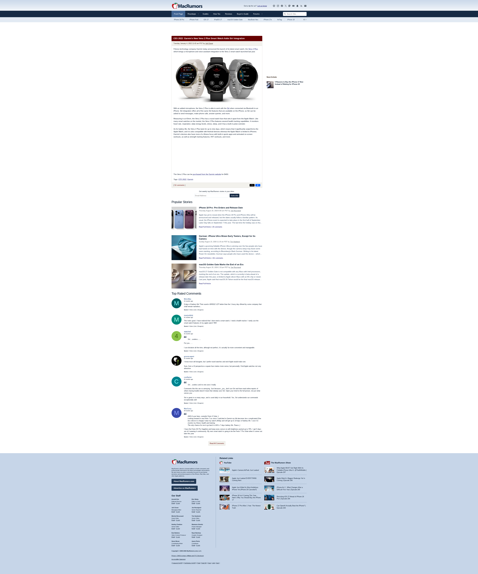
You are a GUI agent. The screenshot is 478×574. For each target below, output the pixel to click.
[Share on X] (252, 185)
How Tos (216, 14)
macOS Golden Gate (234, 20)
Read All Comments (217, 443)
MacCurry (187, 409)
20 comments (217, 227)
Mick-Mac (187, 299)
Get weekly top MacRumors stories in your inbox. (217, 191)
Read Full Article (205, 227)
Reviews (228, 14)
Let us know (262, 6)
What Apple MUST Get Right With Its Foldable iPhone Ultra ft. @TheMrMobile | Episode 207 (291, 470)
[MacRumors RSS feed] (301, 6)
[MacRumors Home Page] (187, 6)
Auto (209, 563)
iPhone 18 (291, 20)
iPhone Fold (194, 20)
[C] (176, 386)
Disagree (200, 310)
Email (173, 503)
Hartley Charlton (177, 524)
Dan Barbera (176, 533)
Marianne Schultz (197, 524)
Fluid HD (204, 563)
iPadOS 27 (218, 20)
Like (195, 310)
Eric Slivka (195, 499)
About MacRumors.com (184, 481)
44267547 (187, 332)
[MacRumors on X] (286, 6)
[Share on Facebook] (257, 185)
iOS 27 (206, 20)
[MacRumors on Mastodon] (289, 6)
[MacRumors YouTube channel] (293, 6)
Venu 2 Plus (253, 49)
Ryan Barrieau (196, 533)
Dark (217, 563)
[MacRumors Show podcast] (274, 6)
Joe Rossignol (236, 211)
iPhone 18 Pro (179, 20)
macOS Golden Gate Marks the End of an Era (221, 264)
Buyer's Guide (242, 14)
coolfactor (188, 377)
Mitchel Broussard (177, 516)
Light (213, 563)
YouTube (227, 463)
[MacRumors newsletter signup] (305, 6)
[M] (176, 308)
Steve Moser (175, 541)
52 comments (179, 185)
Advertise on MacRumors (185, 488)
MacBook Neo (253, 20)
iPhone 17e (268, 20)
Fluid (198, 563)
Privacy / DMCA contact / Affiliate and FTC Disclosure (188, 555)
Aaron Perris (196, 541)
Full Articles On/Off (189, 563)
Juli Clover (209, 43)
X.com (178, 503)
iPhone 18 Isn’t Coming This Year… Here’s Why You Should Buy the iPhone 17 (246, 498)
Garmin (190, 179)
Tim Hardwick (235, 242)
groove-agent (189, 356)
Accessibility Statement (178, 559)
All (305, 20)
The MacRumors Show (281, 463)
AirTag (279, 20)
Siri (228, 108)
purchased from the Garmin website (207, 174)
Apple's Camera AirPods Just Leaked (245, 470)
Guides (206, 14)
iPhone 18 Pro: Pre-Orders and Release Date (221, 208)
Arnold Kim (175, 499)
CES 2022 (182, 179)
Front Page (178, 14)
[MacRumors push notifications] (297, 6)
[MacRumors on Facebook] (282, 6)
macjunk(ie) (188, 315)
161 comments (217, 258)
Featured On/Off (177, 563)
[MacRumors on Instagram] (278, 6)
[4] (176, 340)
